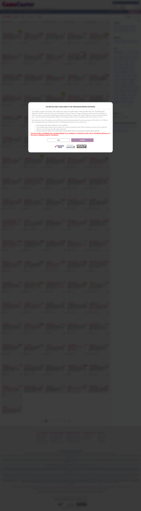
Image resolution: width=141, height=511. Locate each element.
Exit (59, 140)
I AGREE (82, 140)
